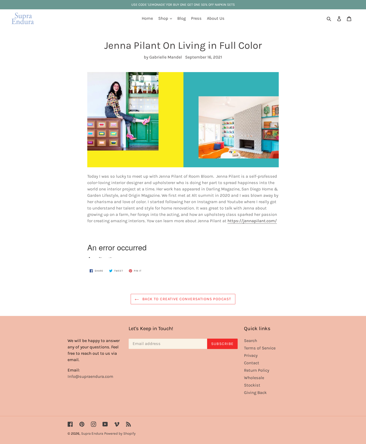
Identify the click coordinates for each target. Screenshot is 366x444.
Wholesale (254, 377)
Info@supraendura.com (90, 376)
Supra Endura (92, 433)
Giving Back (255, 392)
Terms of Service (260, 348)
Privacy (251, 355)
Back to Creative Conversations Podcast (186, 299)
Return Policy (256, 370)
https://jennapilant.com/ (252, 220)
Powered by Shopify (120, 433)
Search (250, 340)
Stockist (252, 385)
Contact (251, 362)
